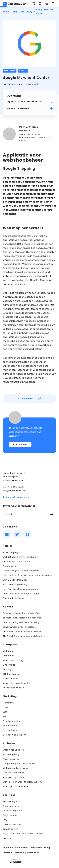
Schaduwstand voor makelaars (20, 626)
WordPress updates (13, 749)
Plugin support (10, 815)
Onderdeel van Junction (16, 497)
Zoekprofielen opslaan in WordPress (22, 613)
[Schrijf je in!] (51, 514)
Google (22, 71)
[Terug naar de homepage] (14, 3)
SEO (5, 711)
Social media (10, 725)
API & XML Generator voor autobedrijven (25, 636)
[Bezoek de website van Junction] (15, 860)
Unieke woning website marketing (21, 622)
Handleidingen (10, 801)
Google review (10, 566)
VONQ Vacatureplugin (15, 579)
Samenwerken (10, 829)
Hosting (7, 669)
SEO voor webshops (13, 772)
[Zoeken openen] (40, 3)
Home (6, 11)
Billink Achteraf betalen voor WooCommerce (27, 575)
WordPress (9, 71)
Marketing (26, 11)
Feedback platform (13, 598)
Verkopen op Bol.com (14, 734)
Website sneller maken (15, 768)
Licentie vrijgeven (12, 810)
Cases (6, 707)
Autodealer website (13, 687)
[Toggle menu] (46, 3)
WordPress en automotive (17, 683)
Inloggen (7, 838)
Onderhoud (9, 664)
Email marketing (12, 721)
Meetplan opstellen (13, 777)
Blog (15, 11)
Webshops (8, 655)
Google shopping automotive (19, 763)
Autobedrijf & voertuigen (16, 561)
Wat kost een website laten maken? (22, 781)
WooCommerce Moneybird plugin (21, 593)
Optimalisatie (10, 730)
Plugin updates (11, 759)
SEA (5, 716)
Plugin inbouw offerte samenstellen (22, 833)
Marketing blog (11, 754)
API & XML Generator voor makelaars (23, 631)
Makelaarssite (10, 678)
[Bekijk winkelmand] (33, 3)
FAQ (5, 819)
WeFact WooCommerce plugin (20, 557)
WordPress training (13, 660)
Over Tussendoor (12, 824)
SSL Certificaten (11, 674)
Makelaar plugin (11, 552)
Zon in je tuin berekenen (16, 786)
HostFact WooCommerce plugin (20, 589)
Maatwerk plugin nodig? (16, 584)
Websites (8, 651)
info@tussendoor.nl (14, 490)
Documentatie (11, 806)
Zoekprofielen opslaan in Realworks (22, 617)
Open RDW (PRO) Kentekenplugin (21, 570)
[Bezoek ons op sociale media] (7, 534)
